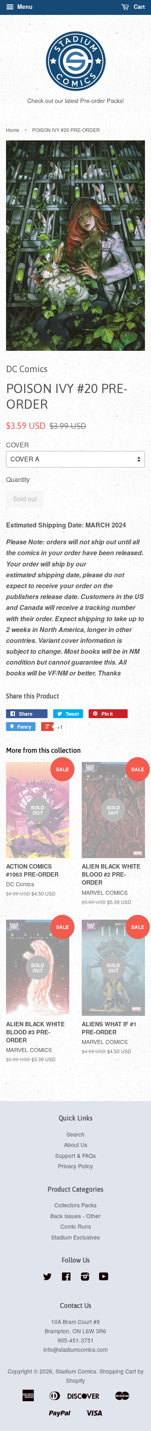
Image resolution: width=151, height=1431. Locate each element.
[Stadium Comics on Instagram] (85, 1278)
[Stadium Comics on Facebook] (66, 1278)
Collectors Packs (75, 1205)
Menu (24, 6)
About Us (75, 1145)
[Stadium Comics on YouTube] (103, 1278)
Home (12, 129)
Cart (138, 6)
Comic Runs (75, 1226)
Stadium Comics (76, 1371)
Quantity (18, 479)
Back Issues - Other (75, 1216)
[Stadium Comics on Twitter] (47, 1278)
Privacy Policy (75, 1166)
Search (75, 1134)
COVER (17, 444)
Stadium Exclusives (75, 1237)
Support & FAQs (75, 1155)
